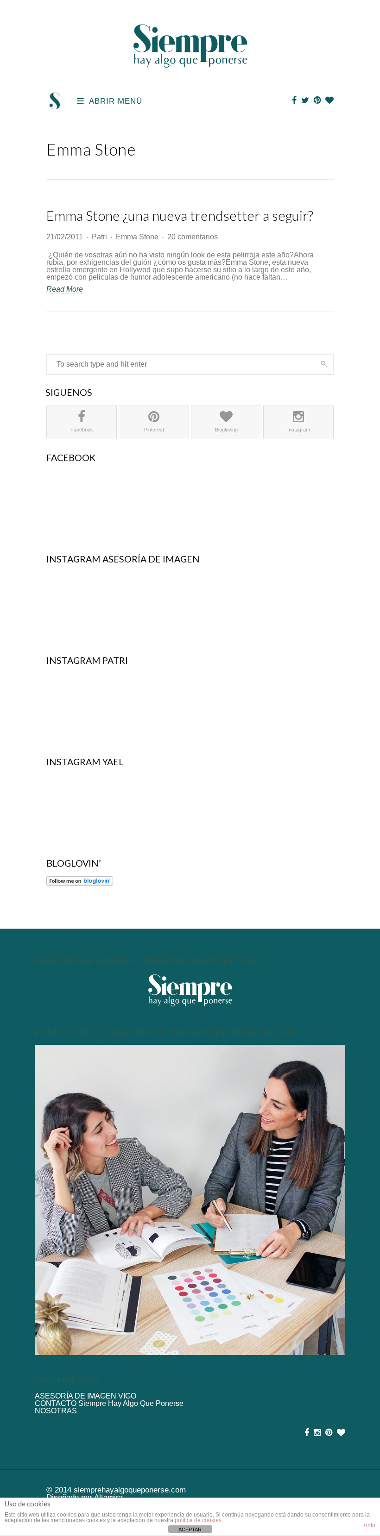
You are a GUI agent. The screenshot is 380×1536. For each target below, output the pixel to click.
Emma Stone (137, 237)
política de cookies (198, 1520)
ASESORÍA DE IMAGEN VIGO (85, 1396)
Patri (99, 237)
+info (369, 1525)
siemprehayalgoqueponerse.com (130, 1489)
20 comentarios (192, 237)
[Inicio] (54, 107)
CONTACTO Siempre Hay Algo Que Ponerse (109, 1403)
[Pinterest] (317, 100)
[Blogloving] (329, 100)
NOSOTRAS (56, 1411)
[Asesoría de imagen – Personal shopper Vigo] (190, 990)
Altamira (108, 1497)
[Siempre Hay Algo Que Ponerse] (190, 78)
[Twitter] (305, 100)
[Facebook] (294, 100)
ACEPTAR (190, 1529)
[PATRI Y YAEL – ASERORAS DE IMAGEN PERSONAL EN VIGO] (190, 1200)
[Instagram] (317, 1432)
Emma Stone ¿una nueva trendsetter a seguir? (179, 215)
